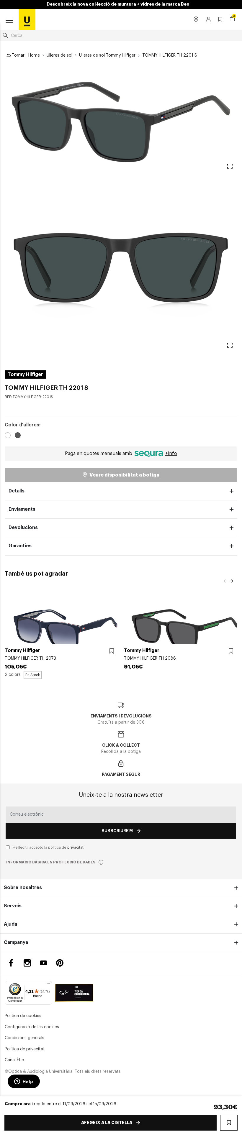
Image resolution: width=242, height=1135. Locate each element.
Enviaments (22, 509)
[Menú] (48, 984)
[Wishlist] (111, 651)
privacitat (75, 847)
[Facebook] (11, 963)
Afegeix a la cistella (106, 1123)
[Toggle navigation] (9, 20)
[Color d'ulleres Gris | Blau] (8, 436)
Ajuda (10, 924)
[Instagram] (27, 963)
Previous (225, 581)
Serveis (13, 906)
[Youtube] (43, 963)
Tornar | (19, 55)
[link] (27, 19)
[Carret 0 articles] (232, 19)
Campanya (16, 942)
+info (171, 453)
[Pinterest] (59, 963)
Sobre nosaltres (23, 887)
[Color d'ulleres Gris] (18, 436)
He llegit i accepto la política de (48, 847)
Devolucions (23, 527)
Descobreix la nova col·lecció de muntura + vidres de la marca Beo (118, 4)
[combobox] (121, 35)
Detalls (16, 491)
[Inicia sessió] (208, 19)
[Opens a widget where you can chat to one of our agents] (23, 1082)
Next (231, 581)
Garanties (20, 545)
